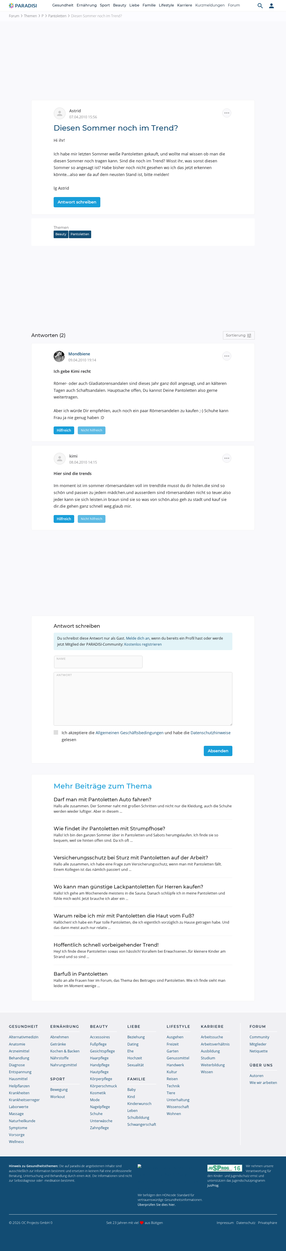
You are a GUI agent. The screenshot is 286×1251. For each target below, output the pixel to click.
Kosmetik (98, 1092)
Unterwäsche (101, 1120)
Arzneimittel (19, 1051)
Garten (173, 1051)
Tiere (171, 1092)
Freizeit (173, 1044)
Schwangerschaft (141, 1124)
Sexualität (135, 1064)
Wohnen (174, 1113)
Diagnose (17, 1064)
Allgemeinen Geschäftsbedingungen (130, 732)
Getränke (58, 1044)
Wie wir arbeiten (263, 1082)
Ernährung (87, 5)
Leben (132, 1110)
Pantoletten (57, 15)
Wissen (207, 1071)
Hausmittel (18, 1078)
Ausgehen (175, 1037)
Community (259, 1037)
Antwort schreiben (77, 202)
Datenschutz (245, 1222)
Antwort (64, 675)
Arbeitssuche (212, 1037)
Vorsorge (17, 1134)
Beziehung (136, 1037)
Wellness (16, 1141)
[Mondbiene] (61, 356)
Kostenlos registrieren (143, 644)
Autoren (256, 1075)
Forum (234, 5)
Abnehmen (59, 1037)
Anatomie (17, 1044)
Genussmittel (178, 1058)
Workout (57, 1096)
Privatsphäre (267, 1222)
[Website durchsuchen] (260, 5)
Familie (149, 5)
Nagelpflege (100, 1106)
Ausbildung (210, 1051)
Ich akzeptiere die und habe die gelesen (146, 736)
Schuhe (96, 1113)
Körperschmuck (103, 1085)
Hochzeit (134, 1058)
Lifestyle (166, 5)
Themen (30, 15)
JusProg (213, 1185)
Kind (131, 1096)
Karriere (184, 5)
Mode (95, 1099)
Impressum (225, 1222)
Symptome (18, 1127)
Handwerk (175, 1064)
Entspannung (20, 1071)
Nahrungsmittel (63, 1064)
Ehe (130, 1051)
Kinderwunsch (139, 1103)
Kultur (172, 1071)
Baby (131, 1089)
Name (61, 659)
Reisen (172, 1078)
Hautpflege (99, 1071)
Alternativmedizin (23, 1037)
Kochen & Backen (65, 1051)
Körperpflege (101, 1078)
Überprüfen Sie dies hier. (157, 1204)
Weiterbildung (213, 1064)
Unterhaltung (178, 1099)
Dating (133, 1044)
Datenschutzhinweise (211, 732)
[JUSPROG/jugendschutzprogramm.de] (224, 1168)
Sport (105, 5)
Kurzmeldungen (210, 5)
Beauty (119, 5)
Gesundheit (63, 5)
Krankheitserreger (24, 1099)
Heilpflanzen (19, 1085)
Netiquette (259, 1051)
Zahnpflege (99, 1127)
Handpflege (99, 1064)
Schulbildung (138, 1117)
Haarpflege (99, 1058)
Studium (208, 1058)
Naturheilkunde (22, 1120)
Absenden (218, 750)
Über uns (261, 1065)
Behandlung (19, 1058)
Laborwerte (18, 1106)
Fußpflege (98, 1044)
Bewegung (59, 1089)
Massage (16, 1113)
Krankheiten (19, 1092)
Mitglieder (258, 1044)
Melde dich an (137, 638)
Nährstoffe (59, 1058)
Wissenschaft (178, 1106)
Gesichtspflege (102, 1051)
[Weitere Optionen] (226, 113)
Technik (173, 1085)
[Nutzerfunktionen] (271, 5)
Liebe (134, 5)
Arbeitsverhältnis (215, 1044)
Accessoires (100, 1037)
